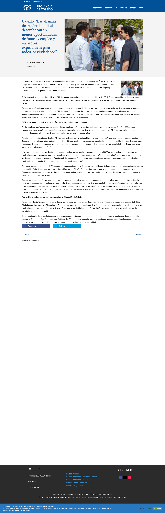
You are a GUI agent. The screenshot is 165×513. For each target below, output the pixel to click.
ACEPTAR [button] (157, 508)
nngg (141, 8)
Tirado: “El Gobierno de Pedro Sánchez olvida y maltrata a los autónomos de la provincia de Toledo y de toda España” (79, 421)
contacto (123, 8)
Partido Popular (72, 474)
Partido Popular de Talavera (77, 480)
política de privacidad (88, 497)
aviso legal (74, 497)
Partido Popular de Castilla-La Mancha (81, 477)
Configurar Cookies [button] (144, 508)
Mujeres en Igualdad (74, 485)
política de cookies (105, 497)
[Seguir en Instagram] (129, 477)
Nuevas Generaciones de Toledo (79, 483)
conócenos (109, 8)
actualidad (97, 8)
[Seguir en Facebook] (120, 477)
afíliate (133, 8)
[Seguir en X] (125, 477)
